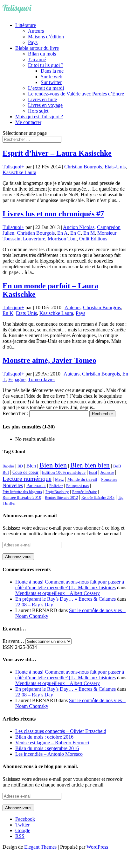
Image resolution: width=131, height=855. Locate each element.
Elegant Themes (40, 847)
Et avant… (13, 641)
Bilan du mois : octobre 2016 (44, 737)
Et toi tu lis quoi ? (45, 65)
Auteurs (36, 31)
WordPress (97, 847)
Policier (56, 485)
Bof (6, 472)
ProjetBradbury (57, 492)
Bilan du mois (42, 53)
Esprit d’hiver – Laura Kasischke (57, 153)
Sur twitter (51, 82)
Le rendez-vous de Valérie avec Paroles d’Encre (76, 93)
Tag (120, 497)
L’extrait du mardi (46, 88)
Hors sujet (38, 111)
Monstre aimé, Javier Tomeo (49, 360)
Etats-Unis (115, 166)
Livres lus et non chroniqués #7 (53, 214)
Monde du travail (82, 479)
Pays (33, 42)
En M (89, 233)
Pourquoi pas (77, 485)
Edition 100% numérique (64, 472)
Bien (31, 465)
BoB (117, 466)
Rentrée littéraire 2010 (22, 497)
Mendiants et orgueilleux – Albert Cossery (57, 593)
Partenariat (36, 485)
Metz (59, 479)
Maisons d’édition (46, 36)
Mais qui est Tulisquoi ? (39, 116)
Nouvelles (13, 485)
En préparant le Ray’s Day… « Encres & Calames (65, 599)
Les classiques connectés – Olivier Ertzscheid (60, 731)
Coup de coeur (25, 472)
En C (75, 233)
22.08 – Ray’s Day (34, 604)
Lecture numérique (27, 478)
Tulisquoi (12, 166)
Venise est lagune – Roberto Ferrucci (52, 742)
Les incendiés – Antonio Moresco (49, 754)
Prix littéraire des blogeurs (22, 492)
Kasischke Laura (19, 172)
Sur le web (51, 76)
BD (20, 466)
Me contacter (28, 122)
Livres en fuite (42, 99)
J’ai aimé (37, 59)
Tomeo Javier (41, 379)
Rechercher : (15, 413)
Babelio (8, 466)
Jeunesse (107, 472)
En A (62, 233)
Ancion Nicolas (78, 227)
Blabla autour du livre (37, 48)
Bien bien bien (90, 465)
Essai (93, 472)
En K (8, 313)
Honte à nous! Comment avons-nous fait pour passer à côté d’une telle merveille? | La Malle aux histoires (69, 584)
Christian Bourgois (83, 166)
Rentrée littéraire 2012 (61, 497)
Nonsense (109, 479)
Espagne (16, 379)
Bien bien (53, 465)
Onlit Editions (93, 238)
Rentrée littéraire (84, 492)
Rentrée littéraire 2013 (97, 497)
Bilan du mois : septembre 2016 (47, 748)
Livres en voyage (45, 105)
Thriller (9, 503)
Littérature (25, 25)
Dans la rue (52, 71)
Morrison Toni (62, 238)
